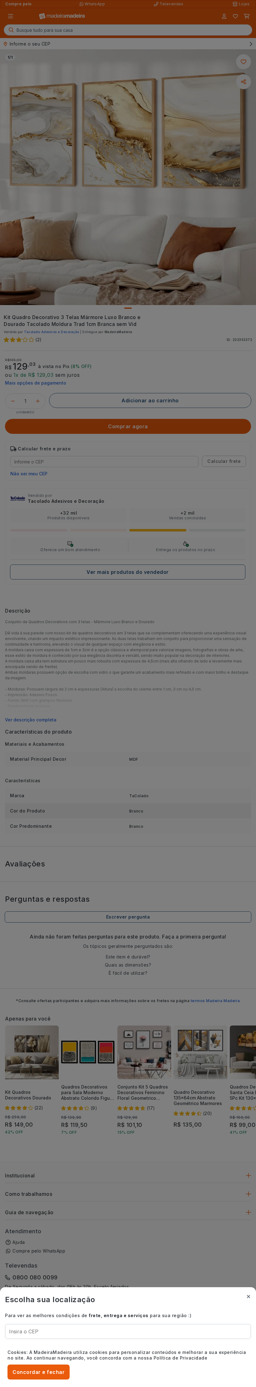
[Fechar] (248, 1296)
